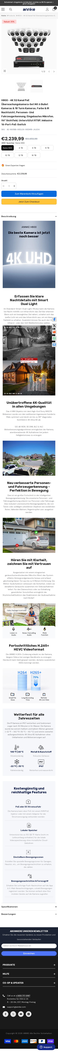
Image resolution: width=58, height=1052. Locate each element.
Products (11, 16)
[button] (49, 71)
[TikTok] (28, 1014)
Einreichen (29, 953)
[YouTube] (21, 1014)
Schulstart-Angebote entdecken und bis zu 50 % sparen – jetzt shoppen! (29, 3)
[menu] (3, 9)
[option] (29, 46)
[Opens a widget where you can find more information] (46, 1047)
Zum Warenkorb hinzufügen (29, 193)
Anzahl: (4, 180)
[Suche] (10, 9)
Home (3, 16)
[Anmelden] (47, 9)
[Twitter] (13, 1014)
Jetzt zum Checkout (29, 201)
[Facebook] (5, 1014)
